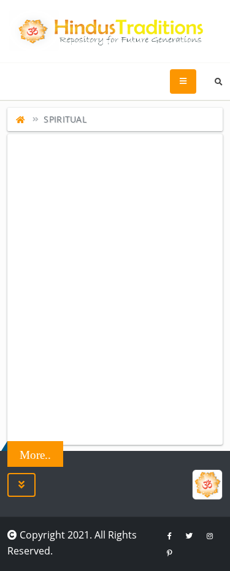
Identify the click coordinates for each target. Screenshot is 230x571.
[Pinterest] (169, 552)
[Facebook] (169, 535)
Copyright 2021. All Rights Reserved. (72, 543)
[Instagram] (209, 535)
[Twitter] (189, 535)
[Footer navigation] (21, 485)
